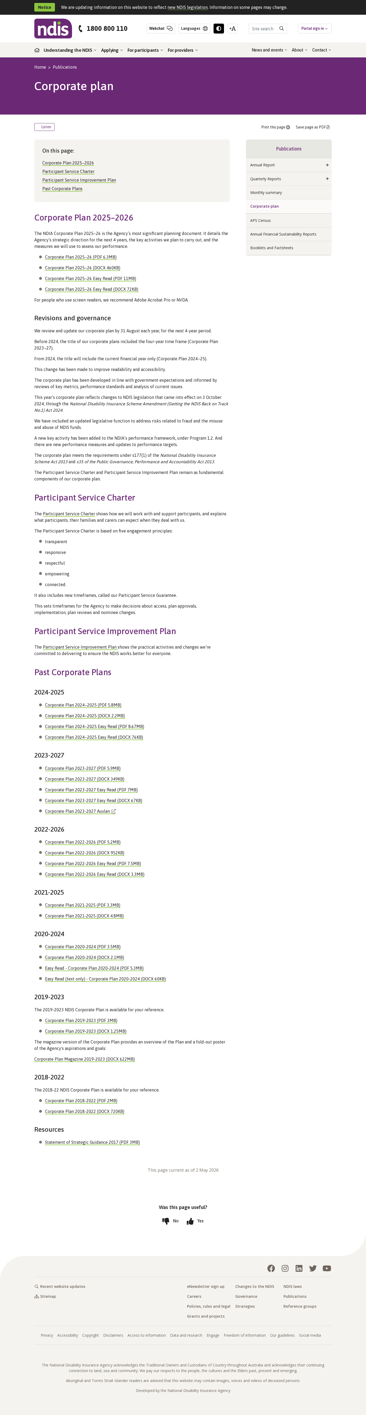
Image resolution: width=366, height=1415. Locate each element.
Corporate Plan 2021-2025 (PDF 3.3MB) (82, 905)
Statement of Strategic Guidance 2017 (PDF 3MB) (92, 1142)
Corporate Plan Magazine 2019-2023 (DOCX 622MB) (84, 1059)
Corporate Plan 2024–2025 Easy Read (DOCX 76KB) (94, 737)
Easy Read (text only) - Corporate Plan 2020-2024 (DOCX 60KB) (105, 978)
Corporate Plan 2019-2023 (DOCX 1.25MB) (85, 1031)
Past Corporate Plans (62, 188)
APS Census (260, 220)
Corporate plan (264, 206)
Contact (320, 49)
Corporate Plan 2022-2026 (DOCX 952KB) (84, 852)
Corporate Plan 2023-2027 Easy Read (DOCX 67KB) (93, 800)
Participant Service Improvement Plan (79, 180)
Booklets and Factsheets (271, 247)
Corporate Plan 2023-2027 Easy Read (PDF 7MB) (91, 789)
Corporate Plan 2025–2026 (68, 162)
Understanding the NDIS (68, 50)
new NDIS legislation (187, 7)
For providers (181, 50)
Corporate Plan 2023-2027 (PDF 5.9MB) (83, 768)
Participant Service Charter (68, 171)
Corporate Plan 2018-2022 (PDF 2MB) (81, 1100)
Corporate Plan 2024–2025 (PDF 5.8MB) (83, 705)
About (298, 49)
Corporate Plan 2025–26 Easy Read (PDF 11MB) (90, 278)
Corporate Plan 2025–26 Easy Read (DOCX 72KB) (91, 289)
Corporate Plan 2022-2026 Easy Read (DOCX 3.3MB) (94, 874)
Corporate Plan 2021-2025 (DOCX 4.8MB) (84, 915)
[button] (327, 165)
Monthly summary (266, 192)
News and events (268, 49)
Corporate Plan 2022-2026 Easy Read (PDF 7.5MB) (93, 863)
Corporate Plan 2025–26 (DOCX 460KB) (82, 267)
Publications (65, 67)
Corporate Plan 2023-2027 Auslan (77, 811)
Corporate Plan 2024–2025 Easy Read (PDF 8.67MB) (94, 726)
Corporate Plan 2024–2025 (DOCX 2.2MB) (85, 715)
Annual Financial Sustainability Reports (283, 234)
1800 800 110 (107, 28)
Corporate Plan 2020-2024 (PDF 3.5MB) (83, 946)
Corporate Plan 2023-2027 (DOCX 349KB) (84, 779)
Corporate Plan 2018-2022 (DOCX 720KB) (84, 1111)
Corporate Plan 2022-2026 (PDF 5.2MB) (83, 842)
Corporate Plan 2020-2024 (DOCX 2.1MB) (84, 957)
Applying (110, 50)
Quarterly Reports (265, 178)
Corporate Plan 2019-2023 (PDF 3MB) (81, 1020)
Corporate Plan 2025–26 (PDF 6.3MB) (81, 257)
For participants (144, 50)
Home (40, 67)
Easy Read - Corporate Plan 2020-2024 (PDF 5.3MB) (94, 968)
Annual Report (262, 164)
